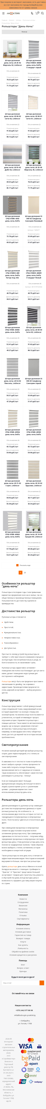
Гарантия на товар (23, 935)
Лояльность (23, 948)
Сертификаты (23, 919)
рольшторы (12, 866)
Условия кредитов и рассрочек (23, 955)
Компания (23, 894)
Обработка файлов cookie (23, 951)
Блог (23, 964)
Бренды (23, 971)
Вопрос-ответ (23, 968)
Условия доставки (23, 932)
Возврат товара (23, 938)
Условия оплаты (23, 928)
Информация (23, 924)
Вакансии (23, 905)
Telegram (31, 999)
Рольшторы (6, 681)
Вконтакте (13, 999)
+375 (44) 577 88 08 (24, 1010)
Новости (23, 899)
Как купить (23, 945)
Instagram (25, 999)
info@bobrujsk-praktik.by (25, 1015)
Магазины (23, 909)
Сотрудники (23, 902)
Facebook (19, 999)
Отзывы (23, 915)
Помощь (23, 960)
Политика (23, 912)
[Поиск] (42, 13)
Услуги (23, 941)
